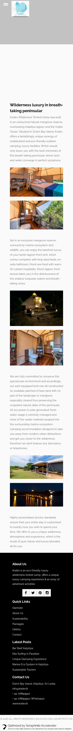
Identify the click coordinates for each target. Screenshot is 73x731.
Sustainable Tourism (24, 669)
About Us (17, 613)
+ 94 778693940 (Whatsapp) (28, 698)
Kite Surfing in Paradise (25, 653)
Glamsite (17, 607)
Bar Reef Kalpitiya (22, 648)
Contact (17, 634)
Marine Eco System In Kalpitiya (30, 664)
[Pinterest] (40, 592)
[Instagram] (47, 592)
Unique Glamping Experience (29, 659)
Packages (18, 624)
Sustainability (20, 618)
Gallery (16, 629)
